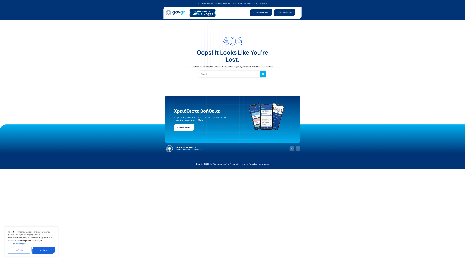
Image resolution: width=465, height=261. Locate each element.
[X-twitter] (298, 148)
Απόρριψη (20, 250)
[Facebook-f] (292, 148)
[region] (31, 241)
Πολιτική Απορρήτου (20, 243)
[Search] (263, 74)
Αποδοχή (43, 250)
